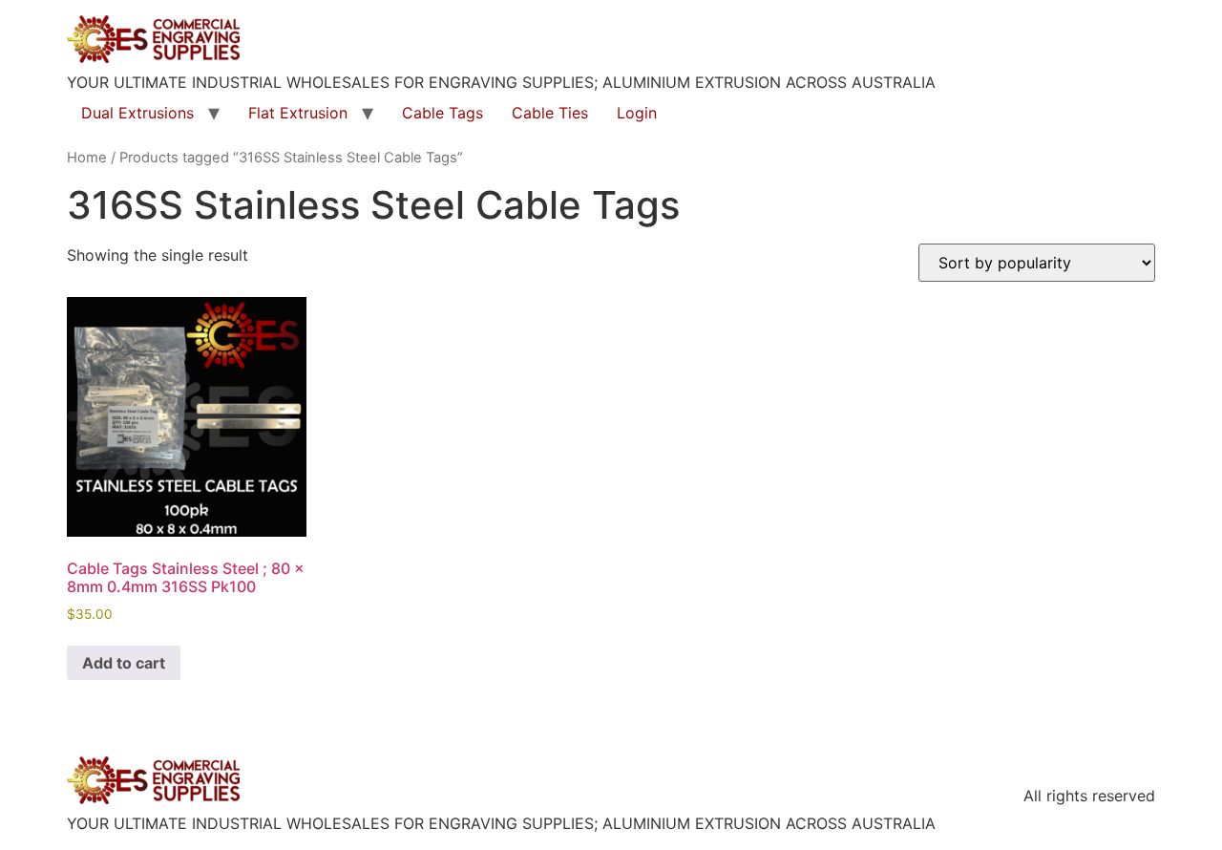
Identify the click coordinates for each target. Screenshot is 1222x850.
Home (87, 157)
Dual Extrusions (137, 112)
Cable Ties (550, 112)
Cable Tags (442, 112)
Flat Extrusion (298, 112)
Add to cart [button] (123, 662)
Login (637, 112)
